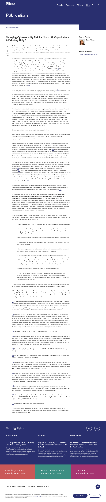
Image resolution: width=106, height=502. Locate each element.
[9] (18, 168)
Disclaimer (31, 486)
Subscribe (21, 486)
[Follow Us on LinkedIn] (98, 486)
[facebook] (7, 51)
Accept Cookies (80, 495)
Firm (88, 5)
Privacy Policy (37, 496)
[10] (19, 170)
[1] (12, 54)
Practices (70, 5)
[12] (60, 189)
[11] (28, 181)
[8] (53, 149)
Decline (95, 495)
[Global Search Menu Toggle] (93, 4)
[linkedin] (7, 47)
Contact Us (11, 486)
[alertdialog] (53, 496)
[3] (58, 69)
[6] (58, 90)
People (60, 5)
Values (80, 5)
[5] (29, 85)
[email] (7, 56)
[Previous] (89, 428)
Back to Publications (13, 27)
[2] (45, 58)
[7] (36, 119)
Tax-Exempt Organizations (88, 54)
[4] (36, 81)
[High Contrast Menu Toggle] (98, 4)
